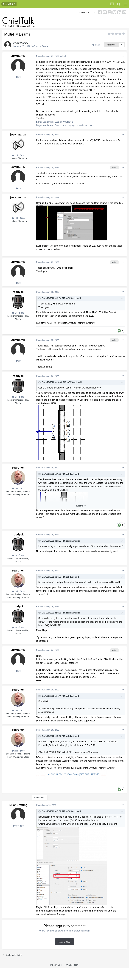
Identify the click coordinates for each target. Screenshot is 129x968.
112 (22, 312)
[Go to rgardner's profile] (18, 477)
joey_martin (18, 134)
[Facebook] (100, 12)
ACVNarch (21, 42)
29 (19, 76)
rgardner (18, 467)
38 (23, 488)
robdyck (18, 292)
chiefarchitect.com (87, 12)
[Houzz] (119, 12)
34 (23, 155)
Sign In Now (64, 941)
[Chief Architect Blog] (124, 12)
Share (97, 44)
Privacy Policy (71, 964)
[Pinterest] (114, 12)
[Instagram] (110, 12)
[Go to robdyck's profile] (18, 302)
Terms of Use (55, 964)
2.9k (16, 488)
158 (17, 825)
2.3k (16, 155)
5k (15, 312)
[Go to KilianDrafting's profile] (18, 815)
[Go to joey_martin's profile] (18, 144)
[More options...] (123, 56)
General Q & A (40, 46)
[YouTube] (105, 12)
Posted (47, 56)
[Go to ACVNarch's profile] (7, 44)
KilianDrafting (18, 805)
